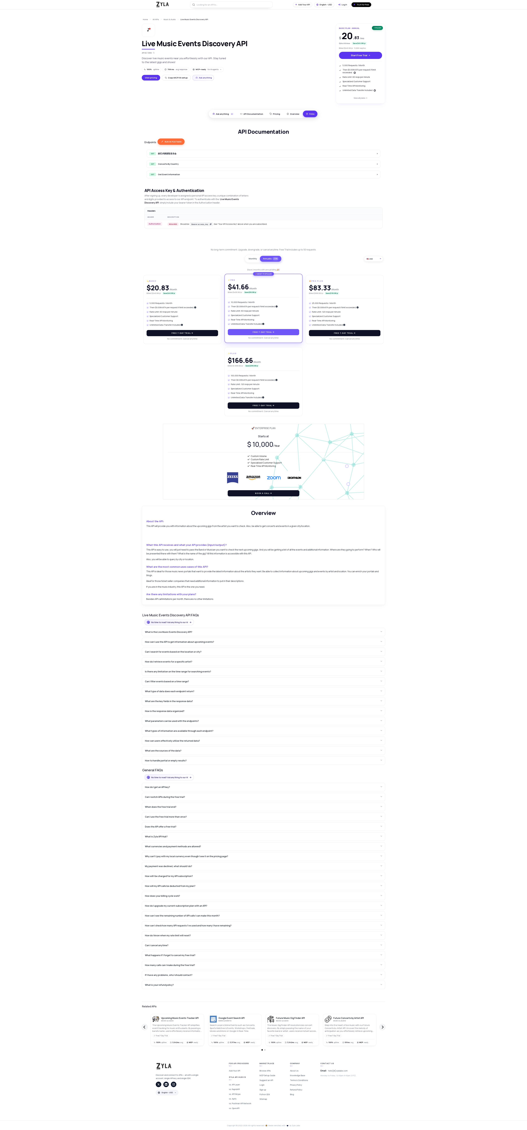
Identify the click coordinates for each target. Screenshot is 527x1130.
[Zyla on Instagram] (173, 1084)
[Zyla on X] (158, 1084)
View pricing (151, 77)
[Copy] (210, 224)
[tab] (251, 114)
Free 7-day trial (181, 333)
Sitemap (263, 1099)
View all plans (359, 98)
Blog (292, 1094)
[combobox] (231, 5)
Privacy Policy (296, 1085)
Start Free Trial (359, 55)
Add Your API (234, 1070)
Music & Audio (170, 19)
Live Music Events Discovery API (194, 19)
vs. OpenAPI (234, 1108)
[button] (263, 632)
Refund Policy (296, 1089)
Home (145, 19)
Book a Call (262, 493)
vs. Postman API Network (240, 1103)
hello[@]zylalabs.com (338, 1070)
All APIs (156, 19)
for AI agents (207, 69)
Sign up (263, 1089)
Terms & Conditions (299, 1080)
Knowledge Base (297, 1075)
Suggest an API (266, 1080)
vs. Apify (232, 1098)
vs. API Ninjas (235, 1094)
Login (262, 1085)
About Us (294, 1070)
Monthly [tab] (253, 258)
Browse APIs (265, 1070)
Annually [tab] (270, 258)
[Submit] (193, 5)
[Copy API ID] (153, 53)
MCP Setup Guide (267, 1075)
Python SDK (265, 1094)
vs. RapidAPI (234, 1089)
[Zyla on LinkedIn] (166, 1084)
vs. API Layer (234, 1084)
